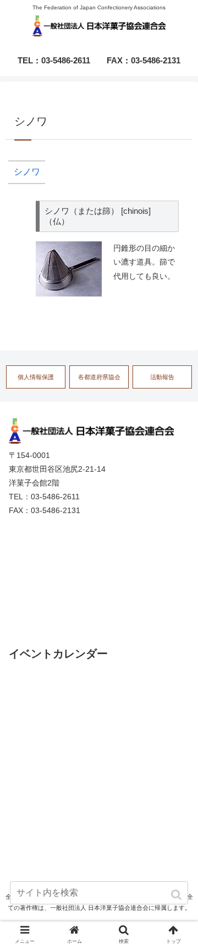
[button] (177, 894)
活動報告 (162, 377)
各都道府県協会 (99, 377)
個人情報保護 (36, 377)
